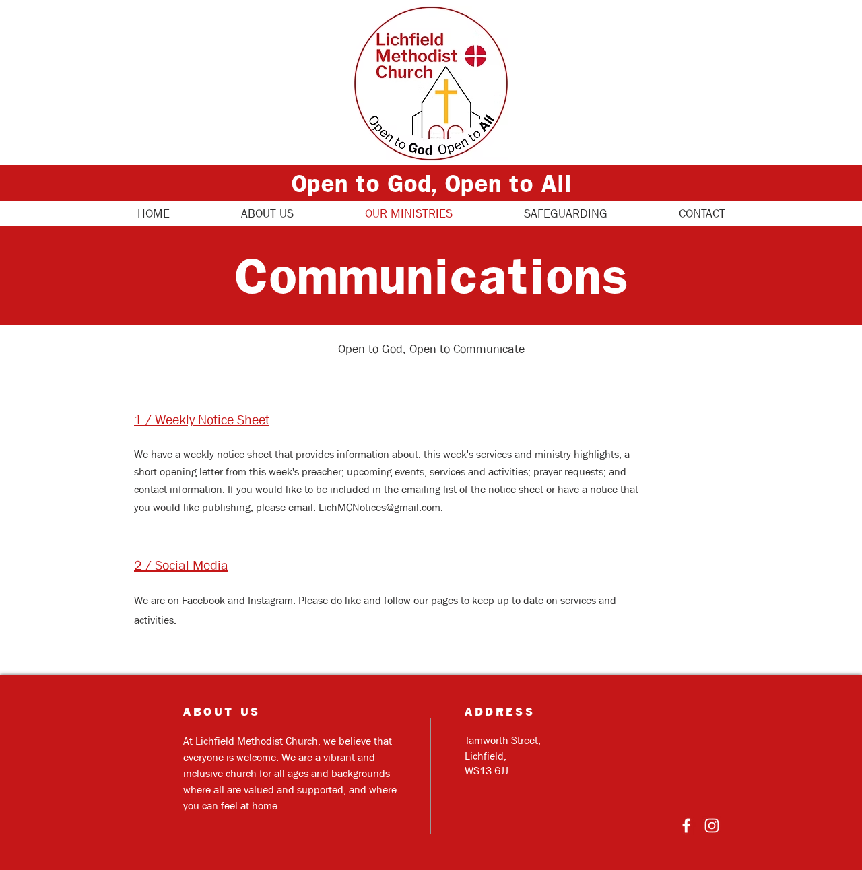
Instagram (270, 600)
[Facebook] (686, 825)
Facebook (203, 600)
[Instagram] (711, 825)
